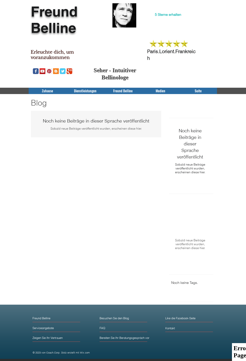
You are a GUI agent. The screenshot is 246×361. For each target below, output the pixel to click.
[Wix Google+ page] (69, 71)
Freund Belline (54, 19)
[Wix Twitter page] (63, 71)
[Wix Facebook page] (36, 71)
